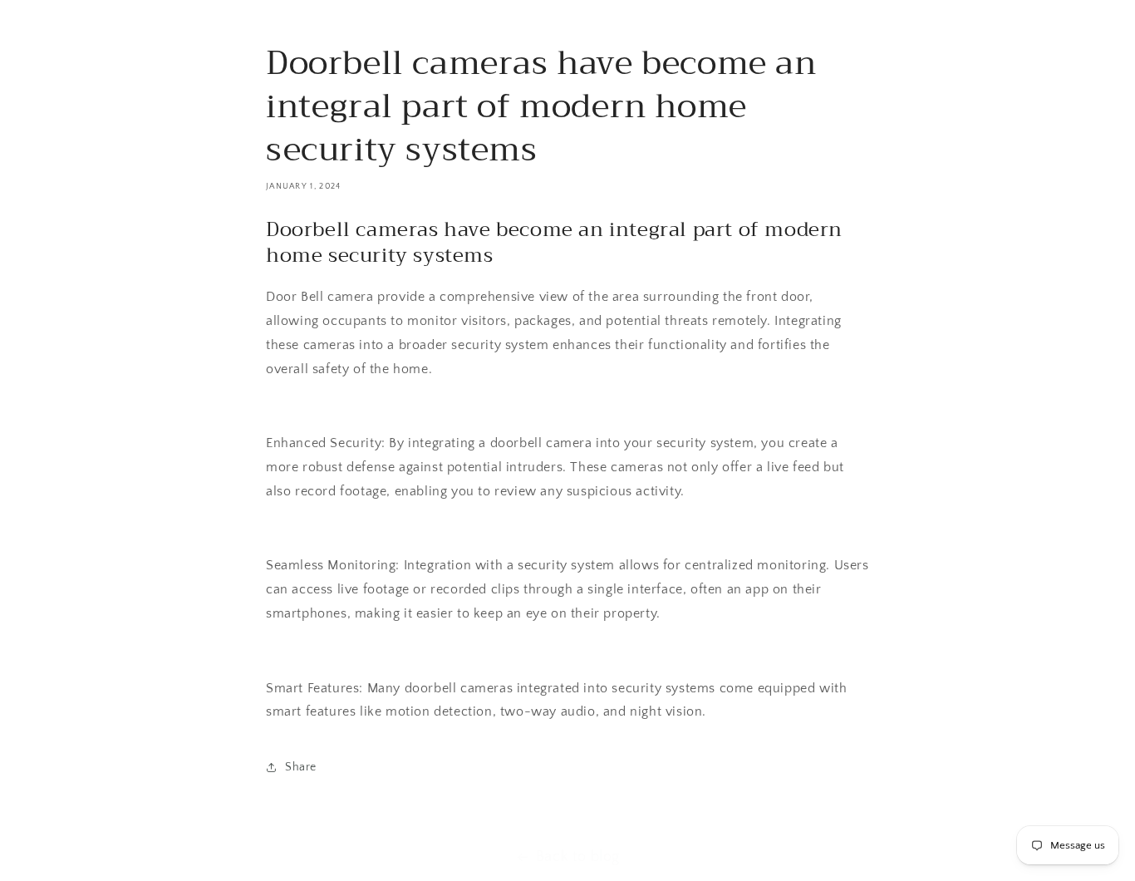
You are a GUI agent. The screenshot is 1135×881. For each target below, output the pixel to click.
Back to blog (578, 857)
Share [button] (301, 767)
